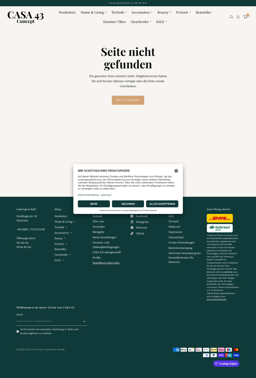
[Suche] (231, 17)
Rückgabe (98, 232)
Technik (117, 12)
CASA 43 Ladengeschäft (107, 252)
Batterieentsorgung (180, 248)
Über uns (98, 221)
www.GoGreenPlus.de (216, 299)
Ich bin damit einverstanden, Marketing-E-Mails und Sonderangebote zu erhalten (49, 331)
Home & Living (92, 12)
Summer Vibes (114, 21)
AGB (171, 216)
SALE (160, 21)
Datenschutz (176, 237)
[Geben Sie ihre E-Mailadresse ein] (83, 321)
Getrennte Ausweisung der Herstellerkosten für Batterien (185, 257)
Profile (97, 257)
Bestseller (203, 12)
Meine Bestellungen (104, 237)
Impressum (175, 232)
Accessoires (140, 12)
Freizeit (182, 12)
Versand (174, 221)
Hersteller (99, 226)
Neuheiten (67, 12)
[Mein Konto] (238, 17)
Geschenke (140, 21)
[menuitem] (67, 12)
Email (20, 314)
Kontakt (97, 216)
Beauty (162, 12)
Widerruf (174, 226)
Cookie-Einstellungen (182, 242)
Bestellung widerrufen (106, 262)
